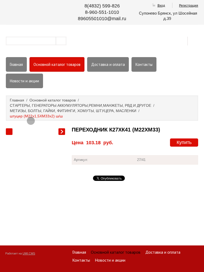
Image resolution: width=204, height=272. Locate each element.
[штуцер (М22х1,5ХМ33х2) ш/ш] (31, 121)
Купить (184, 142)
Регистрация (188, 5)
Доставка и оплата (108, 64)
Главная (16, 64)
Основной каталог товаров (56, 64)
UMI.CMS (29, 253)
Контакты (143, 64)
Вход (161, 5)
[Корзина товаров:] (194, 40)
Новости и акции (24, 80)
